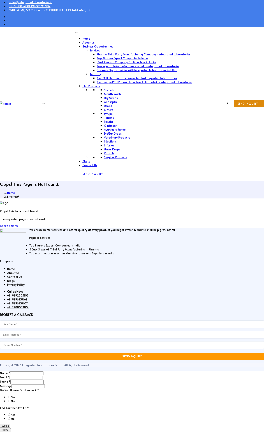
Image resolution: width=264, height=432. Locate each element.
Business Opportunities (97, 46)
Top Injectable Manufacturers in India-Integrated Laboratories (138, 66)
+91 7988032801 (18, 307)
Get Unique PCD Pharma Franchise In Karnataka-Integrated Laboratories (144, 82)
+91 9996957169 (17, 299)
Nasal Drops (112, 149)
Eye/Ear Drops (113, 133)
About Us (13, 273)
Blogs (86, 161)
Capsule (109, 153)
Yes (13, 397)
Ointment (110, 125)
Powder (108, 121)
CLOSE (5, 430)
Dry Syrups (111, 98)
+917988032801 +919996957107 (29, 6)
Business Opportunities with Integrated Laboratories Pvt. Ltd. (137, 70)
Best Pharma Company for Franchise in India (126, 62)
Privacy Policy (16, 284)
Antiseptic (110, 102)
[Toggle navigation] (43, 103)
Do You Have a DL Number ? (19, 390)
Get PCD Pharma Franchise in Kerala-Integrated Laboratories (137, 78)
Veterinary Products (117, 137)
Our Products (91, 86)
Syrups (108, 114)
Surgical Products (115, 157)
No (13, 401)
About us (88, 42)
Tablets (109, 117)
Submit (5, 425)
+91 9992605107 (18, 295)
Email (5, 377)
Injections (110, 141)
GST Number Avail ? (14, 408)
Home (86, 38)
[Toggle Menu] (76, 32)
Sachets (109, 90)
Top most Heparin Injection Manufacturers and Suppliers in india (71, 253)
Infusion (109, 145)
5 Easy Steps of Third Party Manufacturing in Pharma (64, 249)
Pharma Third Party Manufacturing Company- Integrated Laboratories (143, 54)
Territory (95, 74)
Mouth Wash (112, 94)
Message (5, 386)
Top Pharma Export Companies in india (122, 58)
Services (95, 50)
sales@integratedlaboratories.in (30, 2)
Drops (108, 106)
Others (108, 110)
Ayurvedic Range (115, 129)
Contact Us (89, 165)
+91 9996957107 (17, 303)
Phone (5, 381)
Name (5, 373)
